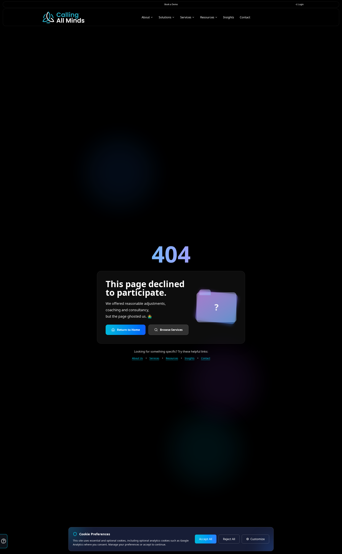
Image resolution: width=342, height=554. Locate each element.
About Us (137, 358)
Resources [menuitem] (207, 17)
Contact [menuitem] (245, 17)
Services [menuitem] (185, 17)
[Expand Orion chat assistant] (3, 541)
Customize (257, 539)
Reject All (229, 539)
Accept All (205, 539)
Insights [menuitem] (228, 17)
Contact (205, 358)
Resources (172, 358)
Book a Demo (171, 4)
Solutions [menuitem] (165, 17)
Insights (190, 358)
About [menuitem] (146, 17)
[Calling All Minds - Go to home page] (63, 17)
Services (154, 358)
